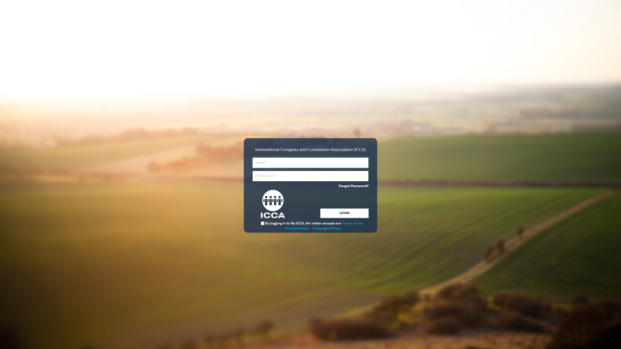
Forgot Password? (354, 186)
